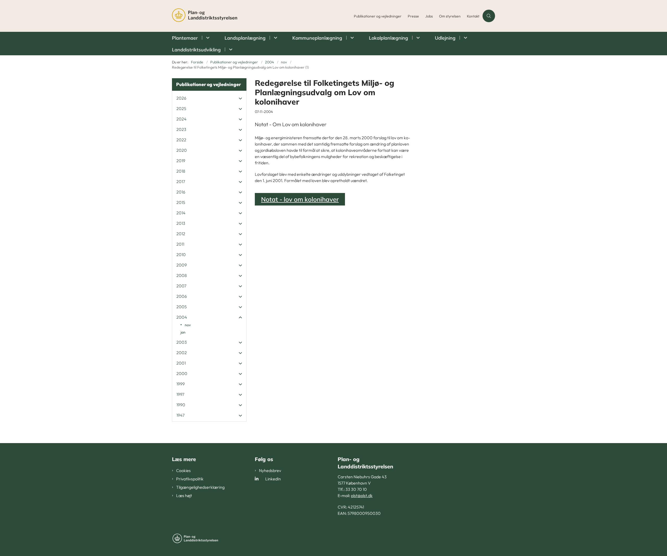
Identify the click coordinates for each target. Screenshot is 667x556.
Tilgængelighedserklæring (200, 487)
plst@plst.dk (362, 495)
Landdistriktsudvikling (196, 50)
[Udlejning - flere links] (465, 38)
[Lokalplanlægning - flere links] (417, 38)
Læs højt (184, 495)
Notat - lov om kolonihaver (300, 199)
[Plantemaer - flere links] (207, 38)
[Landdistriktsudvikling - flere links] (230, 49)
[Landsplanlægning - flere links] (275, 38)
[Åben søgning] (489, 16)
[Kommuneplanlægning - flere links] (351, 38)
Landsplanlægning (245, 38)
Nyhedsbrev (270, 470)
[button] (239, 98)
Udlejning (445, 38)
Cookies (183, 470)
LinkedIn (273, 478)
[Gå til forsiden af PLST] (261, 15)
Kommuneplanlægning (317, 38)
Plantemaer (185, 38)
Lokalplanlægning (388, 38)
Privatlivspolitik (189, 478)
